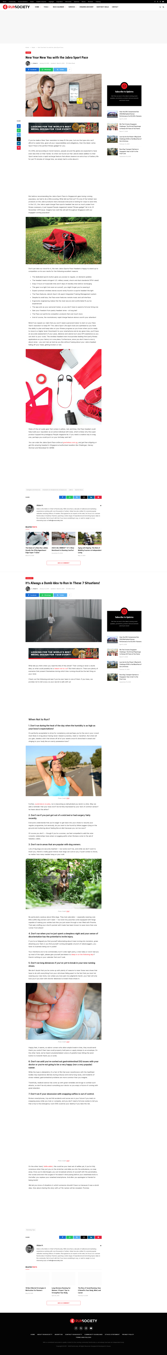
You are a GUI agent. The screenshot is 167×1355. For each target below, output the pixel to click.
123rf (67, 798)
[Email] (19, 139)
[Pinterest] (19, 148)
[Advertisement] (83, 27)
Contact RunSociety (73, 1334)
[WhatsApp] (19, 130)
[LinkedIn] (19, 143)
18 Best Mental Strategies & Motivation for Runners (36, 1289)
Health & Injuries (41, 1)
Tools (46, 7)
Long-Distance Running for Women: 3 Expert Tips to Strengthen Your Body (61, 1290)
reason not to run (61, 668)
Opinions (76, 1)
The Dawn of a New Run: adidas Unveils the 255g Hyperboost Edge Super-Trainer (37, 550)
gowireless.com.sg (70, 442)
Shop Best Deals (103, 7)
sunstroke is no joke (42, 804)
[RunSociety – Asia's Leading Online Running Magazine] (16, 7)
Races (84, 1)
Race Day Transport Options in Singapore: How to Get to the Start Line (129, 151)
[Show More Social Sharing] (69, 69)
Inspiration (59, 1)
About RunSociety (44, 1334)
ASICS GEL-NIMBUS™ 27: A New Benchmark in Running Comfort (63, 549)
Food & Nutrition (23, 1)
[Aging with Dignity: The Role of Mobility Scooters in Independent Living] (90, 538)
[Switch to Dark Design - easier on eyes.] (160, 7)
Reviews (90, 1)
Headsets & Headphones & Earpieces (55, 490)
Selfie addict (48, 1166)
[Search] (163, 7)
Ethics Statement (112, 1334)
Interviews (68, 1)
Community (12, 1)
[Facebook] (19, 126)
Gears (32, 1)
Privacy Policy (128, 1334)
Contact (115, 7)
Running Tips (30, 1230)
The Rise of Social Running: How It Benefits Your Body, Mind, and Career (89, 1290)
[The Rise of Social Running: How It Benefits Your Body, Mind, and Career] (90, 1278)
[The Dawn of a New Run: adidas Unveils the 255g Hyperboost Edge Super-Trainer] (37, 538)
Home (37, 7)
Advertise (59, 1334)
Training (98, 1)
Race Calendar (58, 7)
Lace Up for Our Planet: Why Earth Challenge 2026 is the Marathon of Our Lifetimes (130, 139)
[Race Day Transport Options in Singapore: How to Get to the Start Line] (112, 151)
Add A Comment (63, 563)
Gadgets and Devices (33, 490)
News (4, 1)
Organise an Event (87, 7)
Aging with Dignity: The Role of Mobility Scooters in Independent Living (89, 550)
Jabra (71, 490)
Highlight (51, 1)
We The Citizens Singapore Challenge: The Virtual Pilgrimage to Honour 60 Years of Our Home (130, 126)
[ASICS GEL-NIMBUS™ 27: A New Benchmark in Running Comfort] (63, 538)
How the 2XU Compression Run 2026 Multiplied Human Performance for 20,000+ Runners (130, 114)
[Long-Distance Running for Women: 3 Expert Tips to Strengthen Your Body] (63, 1278)
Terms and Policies (83, 1337)
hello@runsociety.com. (56, 520)
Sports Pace (79, 490)
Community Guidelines (93, 1334)
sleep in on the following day (82, 954)
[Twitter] (19, 135)
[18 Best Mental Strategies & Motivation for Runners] (37, 1278)
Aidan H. (35, 63)
